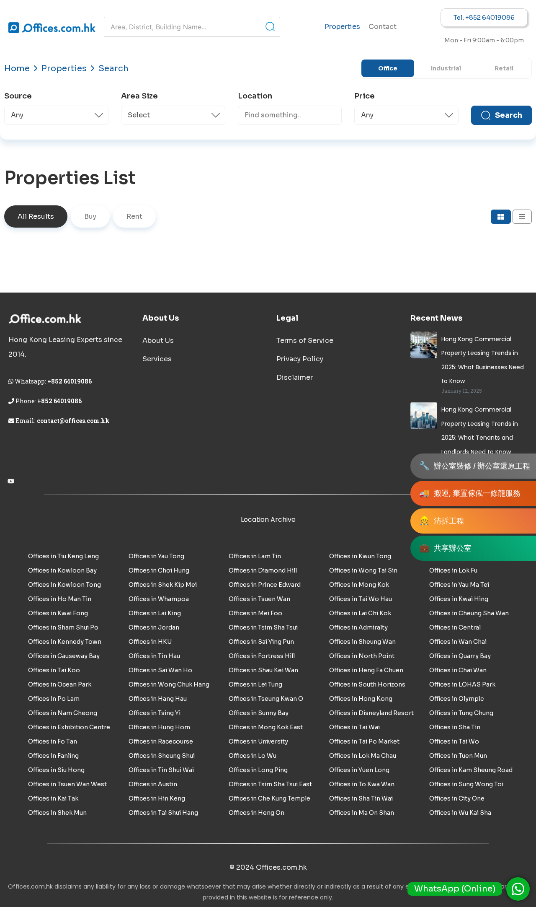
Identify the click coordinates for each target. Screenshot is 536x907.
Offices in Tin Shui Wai (161, 770)
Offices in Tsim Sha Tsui (263, 627)
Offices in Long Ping (258, 770)
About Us (158, 340)
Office (387, 68)
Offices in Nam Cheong (62, 713)
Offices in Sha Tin (454, 727)
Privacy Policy (299, 359)
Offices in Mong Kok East (266, 727)
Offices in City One (456, 798)
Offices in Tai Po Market (364, 741)
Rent (134, 216)
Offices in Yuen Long (359, 770)
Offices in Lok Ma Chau (362, 755)
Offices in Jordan (154, 627)
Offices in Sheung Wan (362, 641)
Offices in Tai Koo (54, 670)
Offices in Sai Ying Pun (261, 641)
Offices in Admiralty (358, 627)
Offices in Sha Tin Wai (361, 798)
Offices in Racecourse (161, 741)
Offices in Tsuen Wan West (67, 784)
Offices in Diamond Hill (263, 570)
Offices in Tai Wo (454, 741)
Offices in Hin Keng (157, 798)
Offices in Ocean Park (59, 684)
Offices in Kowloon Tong (64, 584)
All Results (36, 216)
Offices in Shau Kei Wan (263, 670)
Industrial (446, 68)
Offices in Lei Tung (255, 684)
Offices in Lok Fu (453, 570)
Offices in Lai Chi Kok (360, 613)
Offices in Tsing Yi (154, 713)
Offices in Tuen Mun (458, 755)
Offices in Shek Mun (57, 812)
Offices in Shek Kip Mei (163, 584)
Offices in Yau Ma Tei (459, 584)
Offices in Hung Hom (159, 727)
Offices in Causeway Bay (64, 656)
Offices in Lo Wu (252, 755)
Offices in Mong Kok (359, 584)
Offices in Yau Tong (156, 556)
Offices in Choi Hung (159, 570)
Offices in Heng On (256, 812)
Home (17, 68)
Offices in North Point (361, 656)
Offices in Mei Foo (255, 613)
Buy (90, 216)
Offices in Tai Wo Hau (360, 599)
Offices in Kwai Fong (58, 613)
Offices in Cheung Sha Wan (469, 613)
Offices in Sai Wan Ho (160, 670)
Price (364, 96)
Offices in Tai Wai (354, 727)
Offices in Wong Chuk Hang (169, 684)
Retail (504, 68)
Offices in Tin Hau (154, 656)
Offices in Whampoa (159, 599)
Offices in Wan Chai (458, 641)
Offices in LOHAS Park (462, 684)
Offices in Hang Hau (158, 698)
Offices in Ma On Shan (361, 812)
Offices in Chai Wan (458, 670)
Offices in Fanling (53, 755)
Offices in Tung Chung (461, 713)
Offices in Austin (153, 784)
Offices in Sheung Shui (162, 755)
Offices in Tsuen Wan (259, 599)
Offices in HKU (150, 641)
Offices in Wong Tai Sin (363, 570)
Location (255, 96)
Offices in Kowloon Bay (62, 570)
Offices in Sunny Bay (259, 713)
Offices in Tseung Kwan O (266, 698)
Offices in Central (455, 627)
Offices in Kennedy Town (64, 641)
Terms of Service (304, 340)
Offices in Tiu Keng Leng (63, 556)
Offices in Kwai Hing (458, 599)
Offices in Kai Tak (53, 798)
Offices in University (258, 741)
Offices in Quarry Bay (460, 656)
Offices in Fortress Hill (262, 656)
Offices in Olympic (456, 698)
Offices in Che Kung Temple (269, 798)
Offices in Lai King (155, 613)
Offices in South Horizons (367, 684)
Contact (382, 26)
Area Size (139, 96)
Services (157, 359)
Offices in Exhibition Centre (69, 727)
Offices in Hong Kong (360, 698)
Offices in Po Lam (54, 698)
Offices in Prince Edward (265, 584)
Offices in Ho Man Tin (59, 599)
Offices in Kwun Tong (360, 556)
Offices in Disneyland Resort (371, 713)
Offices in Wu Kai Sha (460, 812)
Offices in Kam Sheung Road (471, 770)
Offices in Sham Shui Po (63, 627)
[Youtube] (11, 481)
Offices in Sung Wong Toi (466, 784)
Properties (342, 26)
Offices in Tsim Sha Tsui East (270, 784)
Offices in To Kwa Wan (361, 784)
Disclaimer (294, 377)
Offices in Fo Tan (52, 741)
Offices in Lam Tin (255, 556)
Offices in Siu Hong (56, 770)
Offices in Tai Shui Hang (163, 812)
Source (18, 96)
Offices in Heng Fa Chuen (366, 670)
